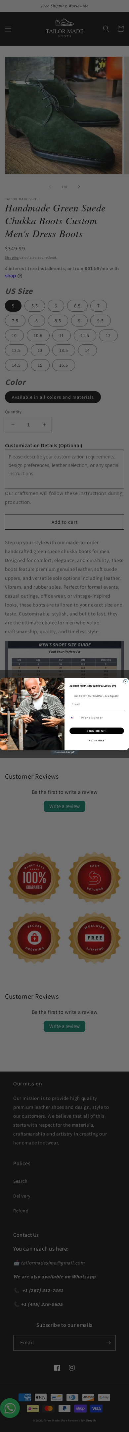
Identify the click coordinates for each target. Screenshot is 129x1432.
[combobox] (74, 717)
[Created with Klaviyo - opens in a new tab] (64, 752)
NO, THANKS (97, 740)
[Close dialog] (125, 681)
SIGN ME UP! (97, 730)
